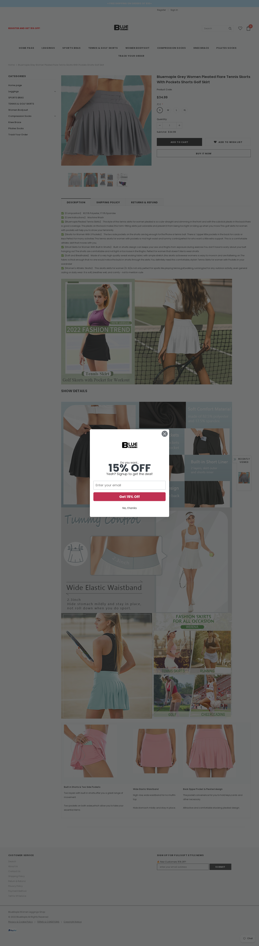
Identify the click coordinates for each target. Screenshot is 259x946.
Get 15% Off (129, 496)
